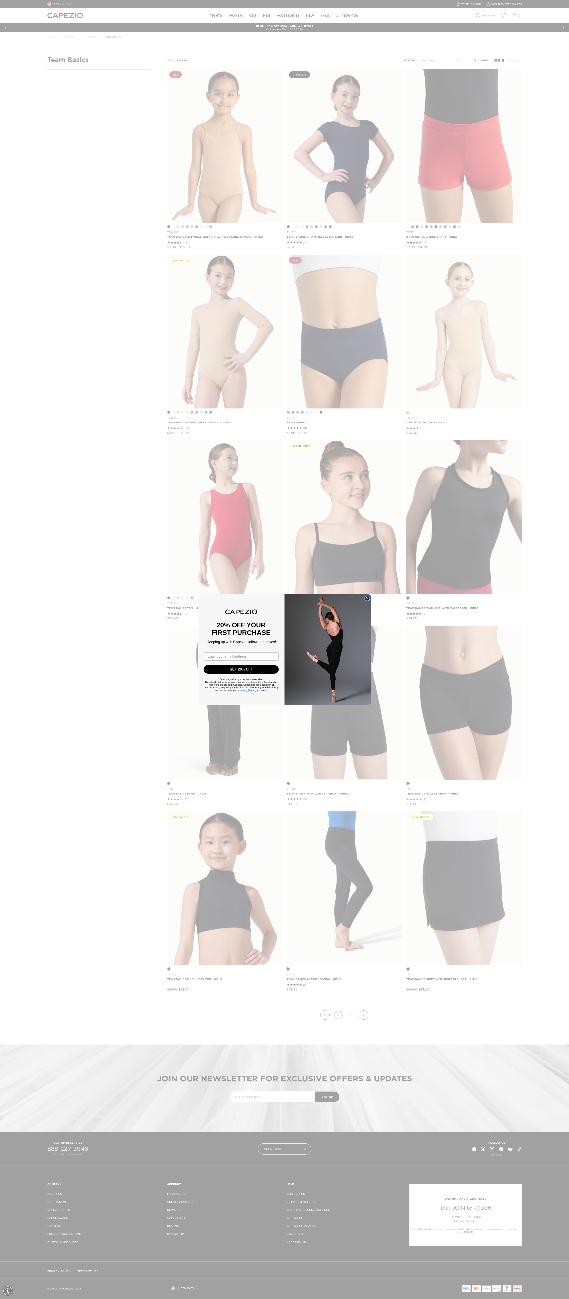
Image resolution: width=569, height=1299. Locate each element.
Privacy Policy (247, 690)
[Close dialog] (367, 598)
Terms (263, 690)
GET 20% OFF (241, 669)
